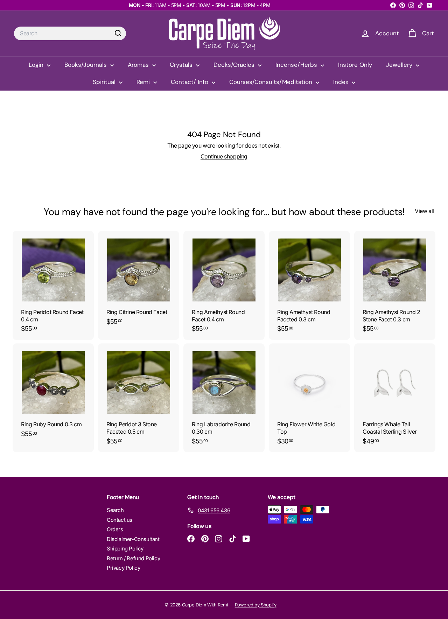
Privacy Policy (123, 567)
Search (115, 510)
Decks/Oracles (235, 65)
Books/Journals (86, 65)
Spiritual (105, 82)
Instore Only (355, 65)
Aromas (139, 65)
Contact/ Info (190, 82)
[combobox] (70, 33)
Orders (115, 529)
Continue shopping (224, 156)
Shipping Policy (125, 548)
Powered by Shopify (255, 604)
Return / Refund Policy (133, 558)
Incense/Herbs (297, 65)
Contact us (119, 520)
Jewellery (400, 65)
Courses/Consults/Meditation (271, 82)
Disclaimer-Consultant (133, 539)
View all (424, 210)
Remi (144, 82)
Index (341, 82)
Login (37, 65)
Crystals (182, 65)
